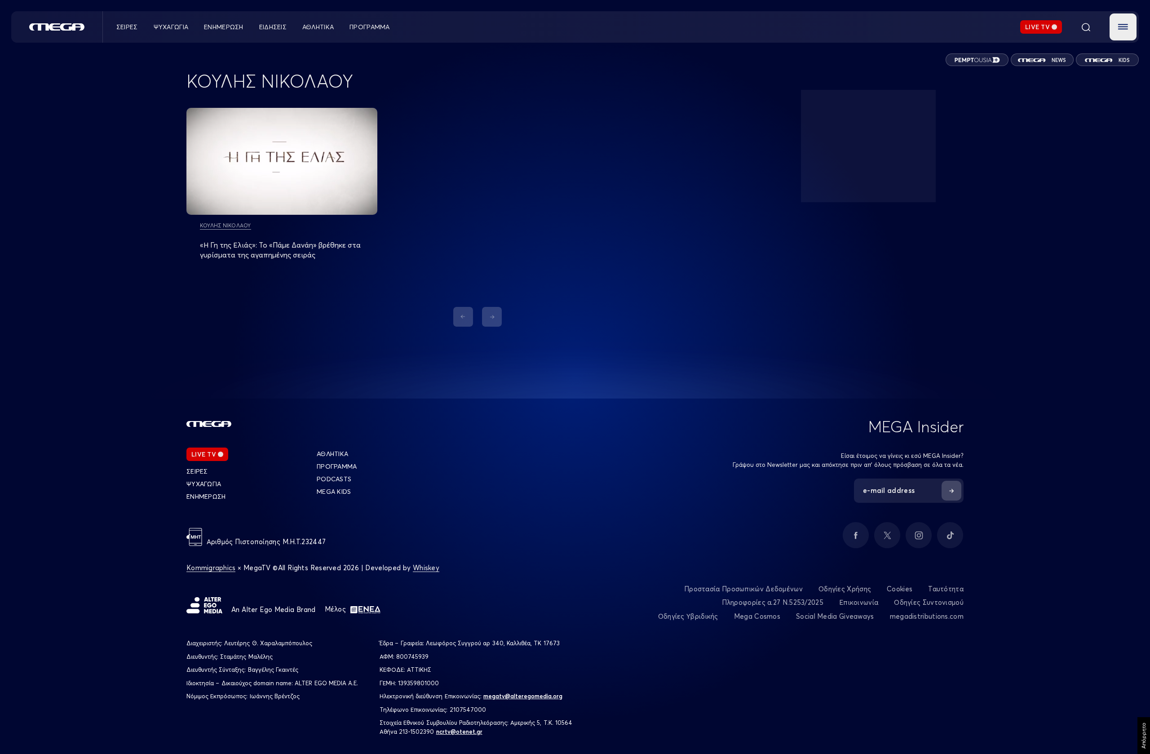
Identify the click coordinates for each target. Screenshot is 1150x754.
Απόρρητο (1143, 736)
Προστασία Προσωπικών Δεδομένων (743, 589)
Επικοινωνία (858, 602)
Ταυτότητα (946, 589)
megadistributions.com (927, 616)
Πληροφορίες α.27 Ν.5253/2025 (772, 602)
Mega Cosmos (757, 616)
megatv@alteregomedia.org (522, 696)
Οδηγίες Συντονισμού (929, 602)
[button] (1123, 26)
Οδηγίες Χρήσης (844, 589)
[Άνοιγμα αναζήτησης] (1085, 26)
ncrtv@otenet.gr (459, 731)
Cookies (899, 589)
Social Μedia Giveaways (835, 616)
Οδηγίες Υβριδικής (688, 616)
